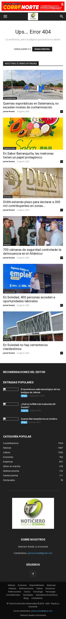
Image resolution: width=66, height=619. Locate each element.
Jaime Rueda (9, 111)
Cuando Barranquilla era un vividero (39, 419)
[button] (5, 16)
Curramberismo (10, 98)
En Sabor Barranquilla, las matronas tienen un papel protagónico (28, 155)
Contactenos (37, 598)
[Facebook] (33, 574)
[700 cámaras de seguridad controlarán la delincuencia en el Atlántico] (33, 231)
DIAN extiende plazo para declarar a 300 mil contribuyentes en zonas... (31, 204)
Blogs (24, 396)
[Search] (61, 16)
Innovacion (50, 588)
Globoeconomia (26, 588)
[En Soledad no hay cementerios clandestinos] (33, 326)
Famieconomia (9, 148)
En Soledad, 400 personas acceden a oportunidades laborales (29, 299)
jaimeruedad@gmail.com (40, 553)
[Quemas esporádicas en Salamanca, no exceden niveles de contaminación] (33, 85)
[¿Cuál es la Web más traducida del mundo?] (10, 408)
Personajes (50, 591)
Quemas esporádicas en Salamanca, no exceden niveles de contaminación (31, 105)
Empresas (51, 585)
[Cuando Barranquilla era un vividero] (10, 422)
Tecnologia (38, 591)
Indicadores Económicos (46, 595)
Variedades (28, 595)
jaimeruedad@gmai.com (41, 611)
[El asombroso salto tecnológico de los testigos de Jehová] (10, 393)
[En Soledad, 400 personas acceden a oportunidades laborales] (33, 279)
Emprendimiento (36, 585)
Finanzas (12, 588)
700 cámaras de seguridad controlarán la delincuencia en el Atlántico (32, 251)
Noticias (7, 244)
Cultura (24, 410)
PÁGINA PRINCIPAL (42, 49)
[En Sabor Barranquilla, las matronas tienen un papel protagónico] (33, 134)
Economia (8, 197)
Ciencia (27, 591)
